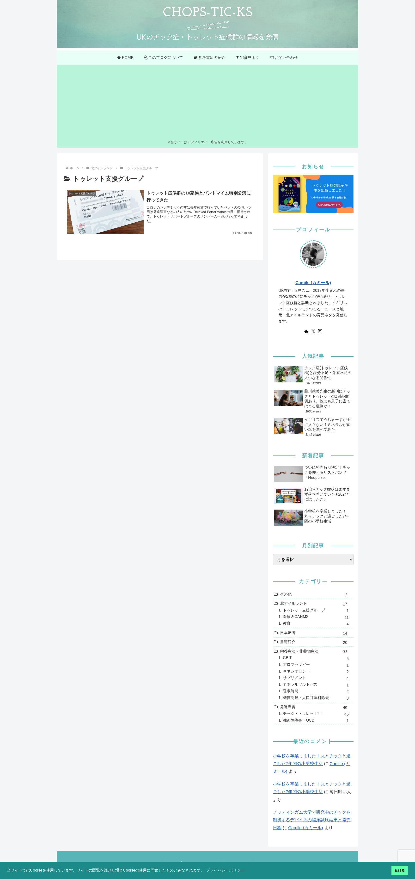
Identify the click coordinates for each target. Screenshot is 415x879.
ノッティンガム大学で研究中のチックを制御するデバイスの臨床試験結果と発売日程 (312, 820)
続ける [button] (400, 870)
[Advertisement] (207, 103)
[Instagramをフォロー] (320, 331)
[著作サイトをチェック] (306, 331)
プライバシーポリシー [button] (225, 870)
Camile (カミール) (313, 282)
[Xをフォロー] (313, 331)
